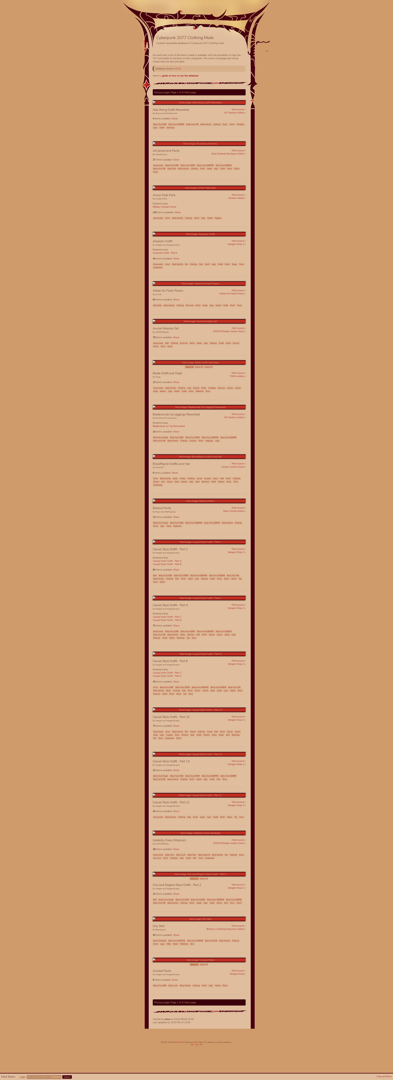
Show (175, 118)
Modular (213, 343)
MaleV (210, 218)
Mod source (238, 109)
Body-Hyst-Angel (160, 437)
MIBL (169, 944)
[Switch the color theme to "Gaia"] (263, 38)
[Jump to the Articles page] (167, 22)
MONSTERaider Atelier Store (229, 331)
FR (201, 1044)
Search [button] (67, 1077)
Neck (198, 481)
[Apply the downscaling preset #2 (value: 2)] (258, 61)
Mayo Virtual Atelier (234, 511)
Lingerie (169, 735)
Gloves (230, 388)
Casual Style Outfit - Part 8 (167, 564)
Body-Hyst (169, 855)
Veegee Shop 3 (236, 805)
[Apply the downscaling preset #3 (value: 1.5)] (259, 64)
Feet (201, 264)
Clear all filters (384, 1076)
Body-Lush (181, 855)
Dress (225, 124)
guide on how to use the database (180, 75)
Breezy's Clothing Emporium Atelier (226, 929)
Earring (196, 388)
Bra (186, 264)
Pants (229, 168)
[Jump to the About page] (237, 24)
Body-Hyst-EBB (159, 124)
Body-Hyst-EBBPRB (205, 165)
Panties (221, 481)
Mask (240, 690)
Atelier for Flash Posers (232, 293)
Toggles (218, 218)
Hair (163, 481)
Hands (238, 388)
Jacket (209, 168)
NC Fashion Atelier (234, 112)
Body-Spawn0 (204, 855)
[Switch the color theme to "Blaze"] (268, 38)
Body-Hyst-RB (192, 124)
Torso (155, 172)
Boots (175, 478)
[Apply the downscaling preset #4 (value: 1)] (261, 69)
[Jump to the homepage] (195, 18)
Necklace (205, 481)
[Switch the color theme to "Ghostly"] (258, 38)
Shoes (234, 264)
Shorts (236, 168)
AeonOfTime (178, 1042)
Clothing (216, 124)
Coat (189, 388)
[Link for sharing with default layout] (195, 109)
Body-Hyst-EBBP (188, 165)
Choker (182, 478)
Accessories (158, 165)
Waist (169, 346)
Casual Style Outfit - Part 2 (167, 616)
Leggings (209, 440)
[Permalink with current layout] (191, 109)
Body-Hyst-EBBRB (176, 124)
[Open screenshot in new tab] (199, 102)
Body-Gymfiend (159, 940)
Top (240, 579)
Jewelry (163, 391)
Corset (199, 478)
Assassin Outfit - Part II (165, 252)
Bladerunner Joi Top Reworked (169, 426)
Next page (190, 92)
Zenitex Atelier (236, 198)
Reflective (200, 391)
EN (192, 1044)
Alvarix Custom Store (233, 466)
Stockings (171, 127)
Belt (167, 343)
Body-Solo (171, 168)
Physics (236, 343)
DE (196, 1044)
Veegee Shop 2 (236, 244)
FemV (232, 124)
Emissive (189, 305)
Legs (23, 1077)
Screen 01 (189, 367)
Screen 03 (208, 367)
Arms (167, 218)
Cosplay (192, 440)
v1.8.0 (195, 1042)
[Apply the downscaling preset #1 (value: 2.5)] (258, 58)
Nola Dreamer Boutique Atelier (228, 153)
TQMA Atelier (237, 376)
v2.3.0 (178, 68)
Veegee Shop (237, 973)
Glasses (221, 388)
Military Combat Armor (164, 206)
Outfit (162, 127)
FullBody (240, 124)
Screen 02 (199, 367)
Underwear (157, 267)
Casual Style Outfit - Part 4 (167, 560)
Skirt (228, 735)
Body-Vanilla (205, 124)
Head (155, 391)
